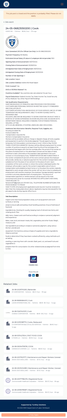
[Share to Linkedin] (33, 275)
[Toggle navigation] (62, 4)
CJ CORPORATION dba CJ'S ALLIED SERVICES (26, 324)
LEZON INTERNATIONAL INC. (21, 303)
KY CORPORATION (18, 292)
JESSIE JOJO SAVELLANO (20, 359)
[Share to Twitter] (37, 275)
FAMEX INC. (9, 31)
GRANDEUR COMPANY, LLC (21, 349)
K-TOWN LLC (16, 338)
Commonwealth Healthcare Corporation (24, 381)
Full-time (17, 31)
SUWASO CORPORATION (20, 313)
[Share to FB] (30, 275)
